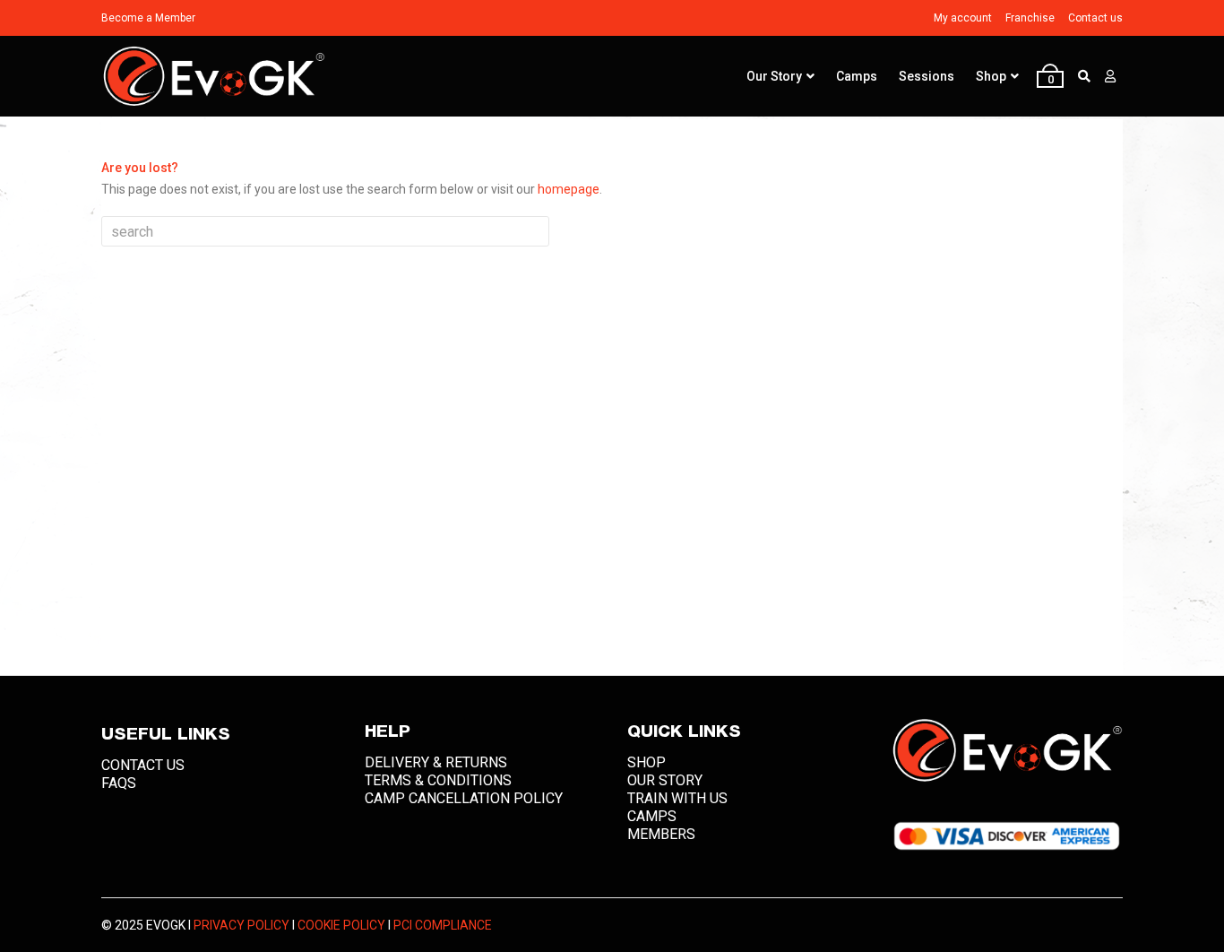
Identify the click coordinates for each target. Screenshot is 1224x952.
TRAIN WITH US (677, 798)
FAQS (118, 783)
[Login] (1110, 76)
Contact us (1095, 18)
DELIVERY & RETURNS (436, 762)
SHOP (646, 762)
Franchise (1030, 18)
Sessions (926, 76)
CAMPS (652, 816)
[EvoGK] (213, 76)
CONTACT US (143, 765)
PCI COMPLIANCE (442, 925)
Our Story (774, 76)
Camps (856, 76)
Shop (991, 76)
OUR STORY (665, 780)
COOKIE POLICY (341, 925)
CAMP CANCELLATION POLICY (464, 798)
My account (963, 18)
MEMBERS (661, 834)
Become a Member (148, 18)
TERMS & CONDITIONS (438, 780)
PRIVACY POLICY (241, 925)
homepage (568, 189)
